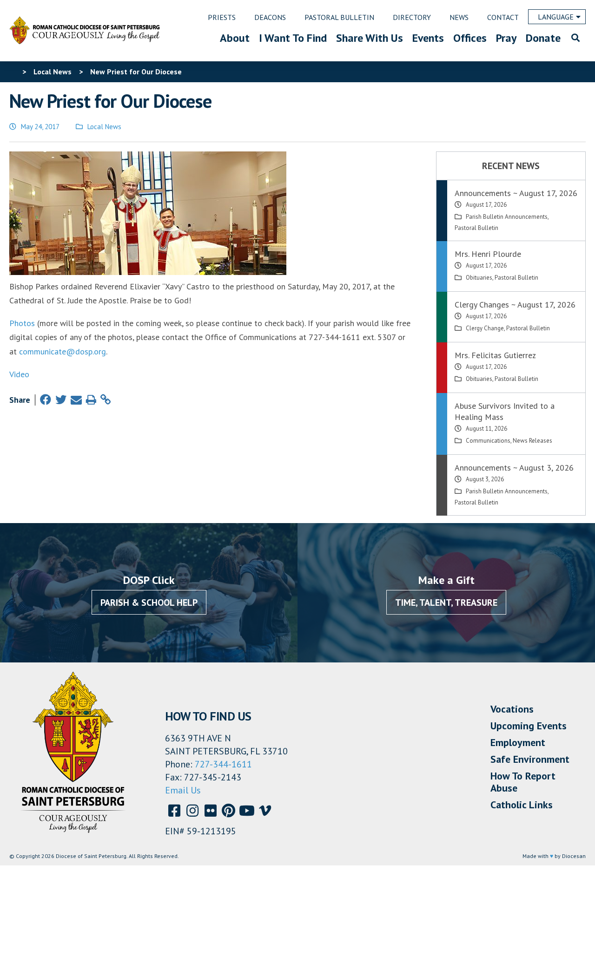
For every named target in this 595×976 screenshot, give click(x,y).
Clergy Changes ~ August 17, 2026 (515, 304)
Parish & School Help (149, 602)
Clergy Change (485, 328)
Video (19, 374)
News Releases (532, 441)
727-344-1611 (223, 764)
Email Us (183, 790)
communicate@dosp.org (62, 351)
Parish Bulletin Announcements (507, 217)
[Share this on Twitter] (60, 400)
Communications (488, 441)
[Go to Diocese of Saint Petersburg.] (13, 71)
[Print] (91, 400)
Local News (104, 126)
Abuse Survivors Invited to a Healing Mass (505, 411)
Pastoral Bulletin (476, 228)
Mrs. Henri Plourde (488, 254)
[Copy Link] (105, 400)
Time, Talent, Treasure (446, 602)
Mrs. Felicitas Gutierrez (495, 355)
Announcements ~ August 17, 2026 (516, 193)
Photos (22, 323)
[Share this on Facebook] (45, 400)
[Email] (76, 400)
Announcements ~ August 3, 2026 (514, 467)
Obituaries (479, 278)
